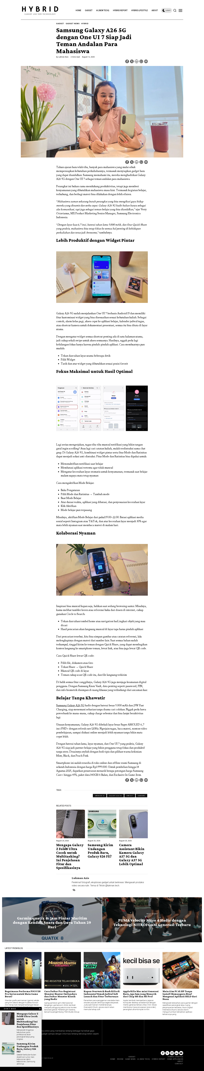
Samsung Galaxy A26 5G (70, 705)
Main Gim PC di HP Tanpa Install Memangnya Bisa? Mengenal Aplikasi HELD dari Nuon (180, 995)
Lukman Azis (63, 57)
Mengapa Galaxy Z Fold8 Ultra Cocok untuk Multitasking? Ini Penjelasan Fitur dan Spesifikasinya (70, 856)
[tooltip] (127, 61)
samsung (141, 796)
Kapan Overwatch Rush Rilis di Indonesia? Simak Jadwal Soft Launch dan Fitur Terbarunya (102, 994)
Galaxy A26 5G (115, 796)
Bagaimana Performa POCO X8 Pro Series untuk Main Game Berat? (23, 994)
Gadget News (73, 24)
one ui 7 (129, 796)
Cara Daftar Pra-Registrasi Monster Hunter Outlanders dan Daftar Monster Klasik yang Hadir (60, 995)
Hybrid (84, 24)
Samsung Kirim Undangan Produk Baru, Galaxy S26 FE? (100, 850)
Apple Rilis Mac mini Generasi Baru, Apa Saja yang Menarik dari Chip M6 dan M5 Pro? (141, 994)
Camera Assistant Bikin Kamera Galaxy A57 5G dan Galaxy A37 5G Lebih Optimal (131, 854)
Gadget (60, 24)
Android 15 (99, 796)
